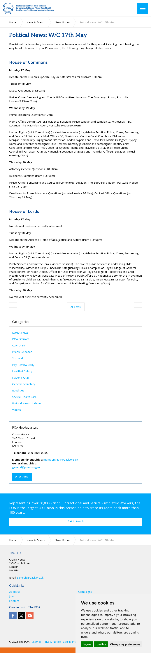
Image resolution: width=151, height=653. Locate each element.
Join (11, 596)
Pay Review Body (23, 364)
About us (14, 591)
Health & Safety (22, 371)
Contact (14, 601)
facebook (13, 615)
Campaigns (85, 591)
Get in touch (76, 521)
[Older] (13, 305)
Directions (21, 476)
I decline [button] (101, 644)
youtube (30, 615)
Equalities (18, 390)
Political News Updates (27, 403)
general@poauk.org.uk (26, 467)
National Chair (20, 377)
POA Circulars (20, 339)
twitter (21, 615)
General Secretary (23, 384)
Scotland (17, 358)
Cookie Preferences (74, 641)
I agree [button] (87, 644)
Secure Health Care (24, 397)
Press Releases (22, 352)
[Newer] (138, 305)
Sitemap (36, 641)
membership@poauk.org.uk (60, 459)
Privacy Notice (52, 641)
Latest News (20, 332)
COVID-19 (18, 345)
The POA (33, 8)
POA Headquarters (25, 427)
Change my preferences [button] (125, 644)
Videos (16, 410)
